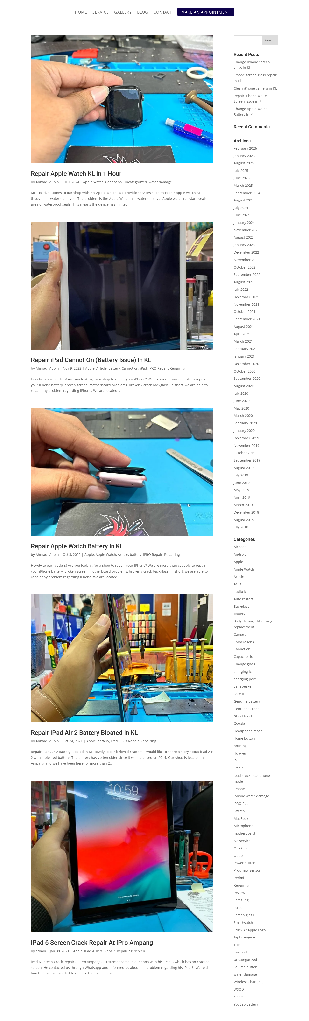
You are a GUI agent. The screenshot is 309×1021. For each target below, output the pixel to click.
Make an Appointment (205, 12)
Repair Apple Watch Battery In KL (77, 546)
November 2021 (246, 304)
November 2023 (246, 230)
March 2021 (243, 341)
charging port (245, 679)
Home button (244, 738)
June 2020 (242, 401)
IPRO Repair (158, 368)
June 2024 (242, 215)
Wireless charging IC (250, 982)
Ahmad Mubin (47, 182)
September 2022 (247, 274)
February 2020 (245, 423)
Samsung (241, 900)
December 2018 (246, 512)
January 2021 (244, 356)
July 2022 (241, 289)
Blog (142, 12)
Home (81, 12)
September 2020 (247, 378)
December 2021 (246, 297)
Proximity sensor (247, 870)
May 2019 (241, 490)
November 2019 (246, 445)
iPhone (239, 788)
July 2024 (241, 207)
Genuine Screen (247, 708)
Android (240, 554)
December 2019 (246, 438)
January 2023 (244, 244)
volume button (245, 967)
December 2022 (246, 252)
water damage (160, 182)
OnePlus (240, 848)
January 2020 (244, 430)
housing (240, 746)
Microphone (243, 825)
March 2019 (243, 505)
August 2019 (244, 467)
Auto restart (243, 599)
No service (242, 840)
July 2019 (241, 475)
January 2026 (244, 155)
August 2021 (244, 326)
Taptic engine (244, 937)
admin (41, 951)
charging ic (243, 671)
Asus (237, 584)
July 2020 (241, 393)
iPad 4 (89, 951)
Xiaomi (239, 996)
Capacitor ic (243, 656)
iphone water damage (251, 796)
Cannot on (113, 182)
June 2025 (242, 178)
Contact (163, 12)
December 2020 (246, 363)
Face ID (239, 693)
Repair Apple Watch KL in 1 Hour (76, 173)
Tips (237, 944)
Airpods (240, 547)
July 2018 (241, 527)
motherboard (244, 833)
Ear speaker (243, 686)
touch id (240, 952)
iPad (143, 368)
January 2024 (244, 222)
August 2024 (244, 200)
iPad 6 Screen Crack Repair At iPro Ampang (92, 942)
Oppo (238, 855)
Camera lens (244, 642)
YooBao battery (246, 1004)
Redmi (239, 878)
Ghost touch (243, 716)
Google (239, 723)
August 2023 (244, 237)
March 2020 (243, 415)
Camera (240, 634)
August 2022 (244, 282)
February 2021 (245, 348)
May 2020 (241, 408)
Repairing (177, 368)
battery (114, 368)
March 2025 (243, 185)
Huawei (240, 753)
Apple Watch (93, 182)
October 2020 (244, 371)
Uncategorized (135, 182)
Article (101, 368)
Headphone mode (248, 731)
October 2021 (244, 311)
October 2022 (244, 267)
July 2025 (241, 170)
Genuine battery (247, 701)
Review (239, 892)
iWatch (239, 811)
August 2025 (244, 163)
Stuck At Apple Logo (250, 930)
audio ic (240, 591)
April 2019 (242, 497)
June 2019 (242, 482)
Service (100, 12)
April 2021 (242, 334)
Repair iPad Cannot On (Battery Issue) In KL (91, 360)
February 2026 (245, 148)
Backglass (241, 606)
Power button (244, 863)
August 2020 (244, 386)
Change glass (244, 664)
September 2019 (247, 460)
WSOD (239, 989)
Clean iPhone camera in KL (256, 88)
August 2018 (244, 519)
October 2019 (244, 452)
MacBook (241, 818)
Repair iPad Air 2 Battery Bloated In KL (84, 732)
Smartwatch (243, 922)
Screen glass (244, 915)
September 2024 (247, 193)
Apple (90, 368)
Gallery (123, 12)
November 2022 (246, 259)
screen (139, 951)
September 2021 (247, 319)
